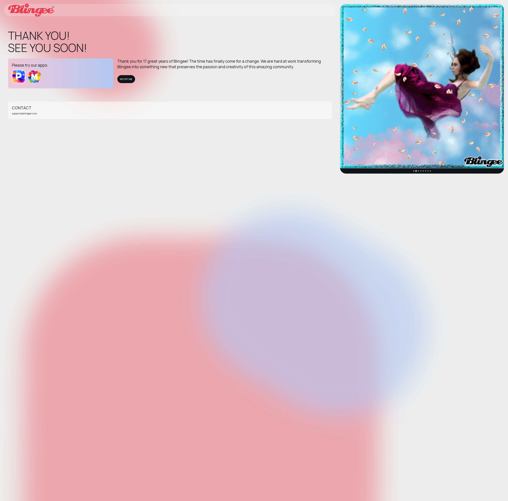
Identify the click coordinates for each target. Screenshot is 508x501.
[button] (413, 170)
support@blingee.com (24, 113)
